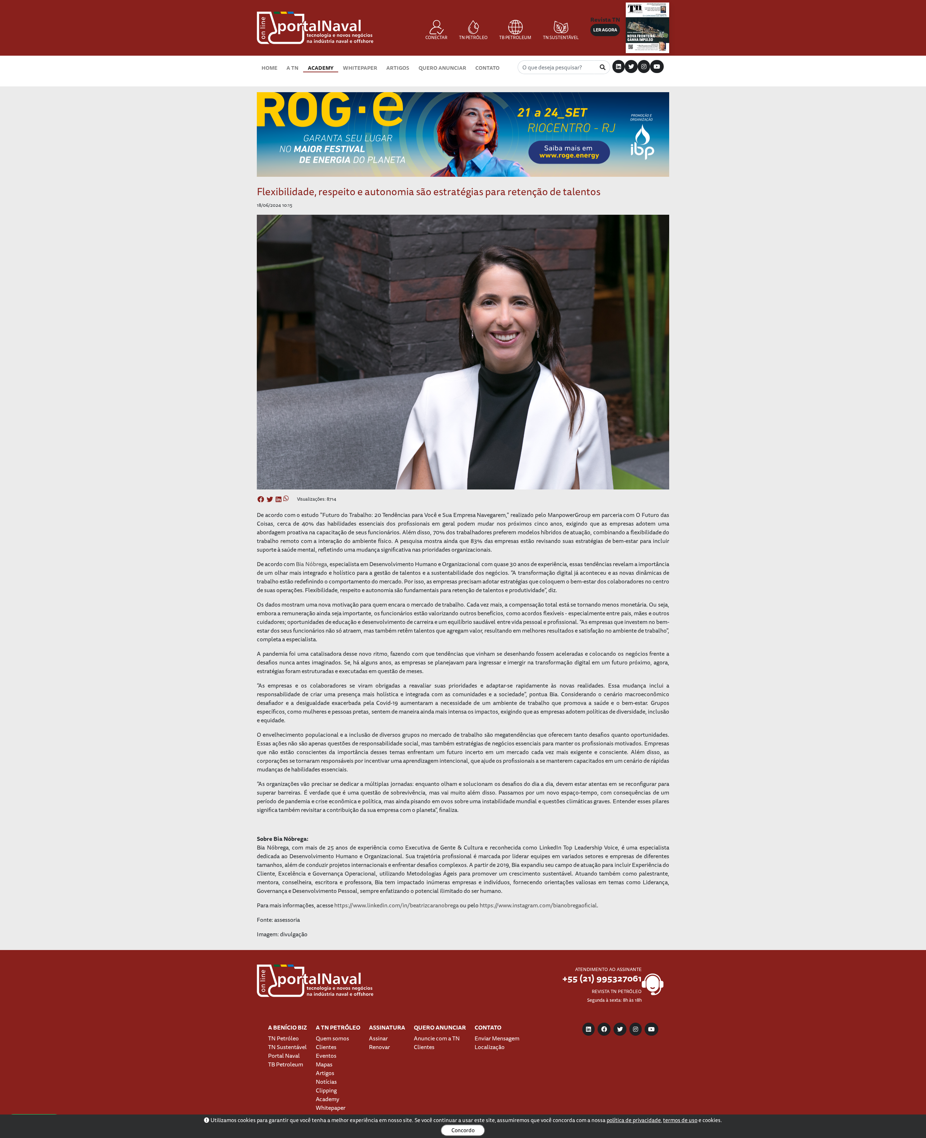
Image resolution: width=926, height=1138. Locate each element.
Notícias (326, 1081)
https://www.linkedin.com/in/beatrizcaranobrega (396, 905)
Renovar (379, 1047)
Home (269, 68)
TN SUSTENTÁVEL (561, 37)
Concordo (463, 1130)
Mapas (324, 1064)
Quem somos (332, 1038)
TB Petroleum (285, 1064)
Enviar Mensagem (497, 1038)
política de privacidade (634, 1120)
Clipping (326, 1090)
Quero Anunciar (442, 68)
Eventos (326, 1055)
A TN (292, 68)
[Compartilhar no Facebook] (261, 499)
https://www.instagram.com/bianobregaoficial (538, 905)
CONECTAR (436, 37)
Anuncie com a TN (437, 1038)
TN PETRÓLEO (473, 37)
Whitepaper (360, 68)
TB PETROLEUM (515, 37)
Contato (487, 68)
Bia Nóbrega (311, 564)
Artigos (397, 68)
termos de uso (680, 1120)
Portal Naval (284, 1055)
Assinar (378, 1038)
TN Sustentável (287, 1047)
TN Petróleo (283, 1038)
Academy (321, 68)
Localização (490, 1047)
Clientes (326, 1047)
